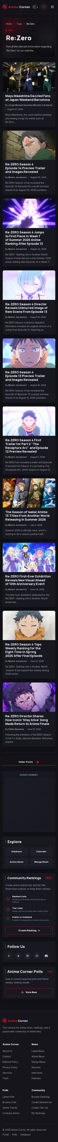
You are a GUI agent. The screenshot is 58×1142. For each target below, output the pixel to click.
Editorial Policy (10, 1062)
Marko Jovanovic (17, 177)
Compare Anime (11, 1113)
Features (36, 1078)
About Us (7, 1051)
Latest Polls (9, 1096)
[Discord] (46, 955)
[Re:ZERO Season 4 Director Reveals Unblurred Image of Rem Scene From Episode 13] (29, 285)
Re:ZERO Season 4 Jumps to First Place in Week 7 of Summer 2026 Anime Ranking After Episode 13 (24, 238)
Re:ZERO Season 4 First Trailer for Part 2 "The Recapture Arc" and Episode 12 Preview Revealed (26, 445)
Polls (14, 1134)
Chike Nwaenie (16, 729)
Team (6, 1078)
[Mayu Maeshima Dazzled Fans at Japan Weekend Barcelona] (29, 77)
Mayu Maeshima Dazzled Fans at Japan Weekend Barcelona (27, 98)
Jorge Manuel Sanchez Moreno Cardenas (30, 105)
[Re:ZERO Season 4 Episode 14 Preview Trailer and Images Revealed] (29, 145)
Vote (50, 971)
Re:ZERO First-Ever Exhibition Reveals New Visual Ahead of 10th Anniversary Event (28, 580)
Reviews (36, 1067)
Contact (7, 1056)
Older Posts (29, 762)
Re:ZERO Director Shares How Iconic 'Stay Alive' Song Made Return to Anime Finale (27, 720)
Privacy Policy (10, 1067)
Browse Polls (9, 1102)
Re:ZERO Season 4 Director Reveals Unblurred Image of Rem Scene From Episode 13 (26, 308)
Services (7, 1072)
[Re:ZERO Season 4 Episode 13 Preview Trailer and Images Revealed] (29, 353)
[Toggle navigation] (52, 7)
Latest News (38, 1051)
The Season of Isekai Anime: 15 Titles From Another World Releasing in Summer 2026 (27, 516)
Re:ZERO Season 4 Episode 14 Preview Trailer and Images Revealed (25, 168)
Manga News (41, 862)
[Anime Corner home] (16, 6)
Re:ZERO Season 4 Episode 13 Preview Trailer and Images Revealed (25, 376)
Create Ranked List (42, 1102)
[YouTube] (36, 955)
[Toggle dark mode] (35, 7)
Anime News (16, 862)
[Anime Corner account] (44, 7)
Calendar (41, 851)
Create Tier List (40, 1107)
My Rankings (38, 1113)
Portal (6, 1134)
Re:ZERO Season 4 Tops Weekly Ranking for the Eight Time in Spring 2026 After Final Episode (23, 650)
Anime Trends (10, 1107)
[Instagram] (27, 955)
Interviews (37, 1072)
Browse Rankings (41, 1096)
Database (16, 851)
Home (9, 24)
